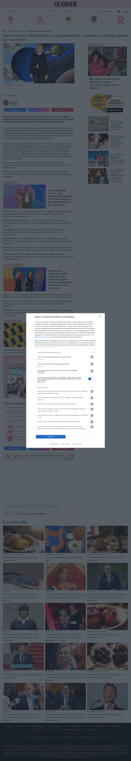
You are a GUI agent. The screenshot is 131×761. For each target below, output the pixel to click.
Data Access (65, 444)
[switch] (91, 356)
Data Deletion (54, 444)
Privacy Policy (77, 444)
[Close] (101, 317)
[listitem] (65, 352)
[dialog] (65, 380)
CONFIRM (51, 437)
